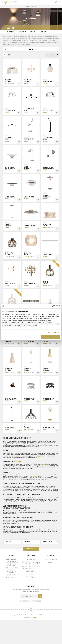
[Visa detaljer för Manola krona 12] (12, 269)
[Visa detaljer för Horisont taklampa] (31, 211)
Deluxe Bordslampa (27, 167)
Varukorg (56, 1)
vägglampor (17, 461)
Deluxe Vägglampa (48, 168)
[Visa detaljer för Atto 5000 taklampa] (12, 67)
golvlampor (34, 476)
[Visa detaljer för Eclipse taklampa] (12, 182)
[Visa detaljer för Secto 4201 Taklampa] (12, 356)
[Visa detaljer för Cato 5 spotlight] (50, 96)
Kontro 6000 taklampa (47, 225)
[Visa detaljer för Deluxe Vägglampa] (50, 154)
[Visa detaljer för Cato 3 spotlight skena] (31, 96)
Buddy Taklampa (47, 81)
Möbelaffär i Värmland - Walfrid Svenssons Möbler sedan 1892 (31, 567)
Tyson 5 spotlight (48, 399)
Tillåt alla (50, 337)
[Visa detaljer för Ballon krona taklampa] (31, 67)
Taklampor (33, 32)
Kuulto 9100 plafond (27, 254)
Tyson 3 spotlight (29, 399)
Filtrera (31, 49)
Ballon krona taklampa (28, 80)
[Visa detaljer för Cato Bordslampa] (31, 125)
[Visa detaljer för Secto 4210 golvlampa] (31, 356)
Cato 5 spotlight (48, 110)
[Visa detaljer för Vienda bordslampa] (50, 413)
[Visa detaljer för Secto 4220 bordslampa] (50, 356)
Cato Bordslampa (29, 139)
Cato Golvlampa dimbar (47, 138)
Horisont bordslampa (46, 196)
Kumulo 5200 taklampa (9, 254)
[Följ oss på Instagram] (33, 609)
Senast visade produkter (50, 559)
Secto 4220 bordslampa (46, 369)
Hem (27, 6)
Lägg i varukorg (19, 84)
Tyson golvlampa (10, 428)
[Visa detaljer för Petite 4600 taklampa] (50, 298)
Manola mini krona (29, 283)
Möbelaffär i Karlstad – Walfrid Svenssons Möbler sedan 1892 (31, 563)
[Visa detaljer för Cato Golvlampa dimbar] (50, 125)
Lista (9, 54)
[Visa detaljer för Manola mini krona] (31, 269)
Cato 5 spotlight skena (10, 138)
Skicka (40, 596)
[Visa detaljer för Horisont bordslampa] (50, 182)
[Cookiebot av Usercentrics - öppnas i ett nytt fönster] (53, 306)
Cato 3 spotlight (10, 110)
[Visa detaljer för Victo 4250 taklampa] (31, 413)
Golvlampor (22, 32)
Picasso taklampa (29, 341)
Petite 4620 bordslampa (8, 340)
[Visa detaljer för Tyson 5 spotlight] (50, 385)
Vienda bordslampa (48, 428)
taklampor (38, 457)
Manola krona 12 (10, 283)
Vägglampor (43, 32)
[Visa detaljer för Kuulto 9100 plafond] (31, 240)
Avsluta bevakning (36, 601)
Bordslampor (11, 32)
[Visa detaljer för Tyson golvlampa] (12, 413)
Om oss (31, 579)
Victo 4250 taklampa (27, 427)
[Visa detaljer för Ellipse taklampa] (31, 182)
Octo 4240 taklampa (46, 282)
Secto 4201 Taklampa (8, 369)
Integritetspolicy (31, 577)
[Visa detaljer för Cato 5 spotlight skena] (12, 125)
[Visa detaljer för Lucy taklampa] (50, 240)
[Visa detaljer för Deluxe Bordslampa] (31, 154)
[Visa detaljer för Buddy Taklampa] (50, 67)
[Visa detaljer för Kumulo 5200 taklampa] (12, 240)
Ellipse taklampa (29, 197)
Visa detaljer (52, 332)
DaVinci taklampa (10, 168)
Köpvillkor (31, 574)
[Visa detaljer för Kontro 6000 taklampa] (50, 211)
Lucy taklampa (47, 255)
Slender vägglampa (10, 399)
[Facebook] (29, 609)
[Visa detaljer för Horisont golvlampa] (12, 211)
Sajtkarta (50, 562)
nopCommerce (34, 617)
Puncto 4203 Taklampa (47, 340)
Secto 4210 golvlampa (27, 369)
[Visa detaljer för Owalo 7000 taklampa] (31, 298)
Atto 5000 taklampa (8, 80)
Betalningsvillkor (31, 571)
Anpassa (29, 337)
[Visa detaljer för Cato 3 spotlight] (12, 96)
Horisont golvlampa (8, 225)
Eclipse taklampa (10, 197)
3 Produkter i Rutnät (5, 54)
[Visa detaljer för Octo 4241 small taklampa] (12, 298)
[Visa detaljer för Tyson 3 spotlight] (31, 385)
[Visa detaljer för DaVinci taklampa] (12, 154)
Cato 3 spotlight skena (29, 109)
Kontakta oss (31, 559)
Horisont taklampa (29, 226)
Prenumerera (25, 601)
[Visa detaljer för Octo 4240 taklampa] (50, 269)
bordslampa (45, 464)
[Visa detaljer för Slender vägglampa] (12, 385)
